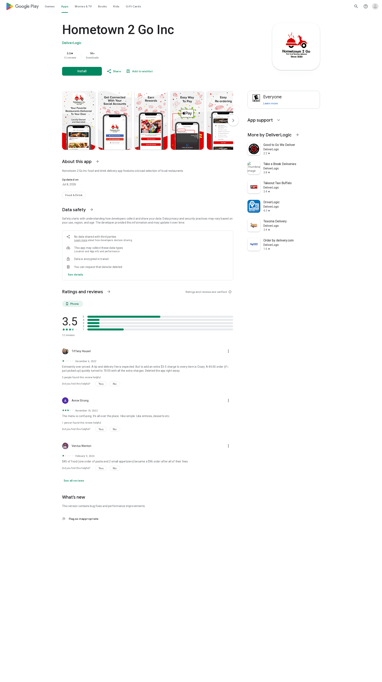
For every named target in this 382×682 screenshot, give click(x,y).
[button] (78, 120)
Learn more (80, 240)
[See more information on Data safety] (91, 209)
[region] (141, 55)
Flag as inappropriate (80, 519)
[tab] (50, 6)
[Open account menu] (375, 6)
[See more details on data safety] (75, 274)
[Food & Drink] (74, 195)
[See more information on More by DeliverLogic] (297, 135)
